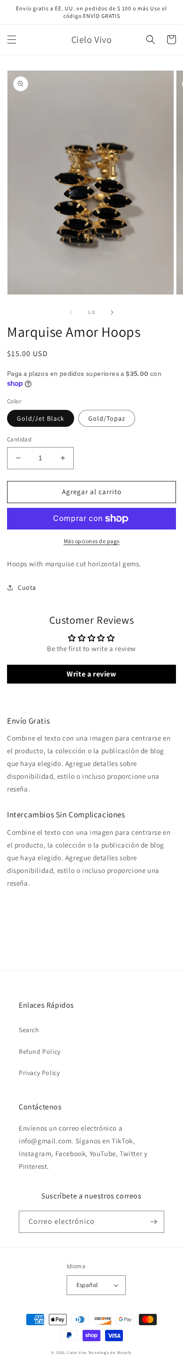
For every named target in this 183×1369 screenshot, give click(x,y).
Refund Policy (40, 1051)
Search (29, 1030)
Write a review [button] (91, 674)
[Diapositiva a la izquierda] (71, 312)
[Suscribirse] (153, 1222)
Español (87, 1285)
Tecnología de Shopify (110, 1352)
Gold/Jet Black (40, 418)
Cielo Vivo (77, 1352)
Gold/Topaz (106, 418)
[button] (11, 39)
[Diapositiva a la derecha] (112, 312)
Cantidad (19, 439)
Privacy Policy (39, 1072)
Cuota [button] (27, 587)
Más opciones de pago (92, 541)
